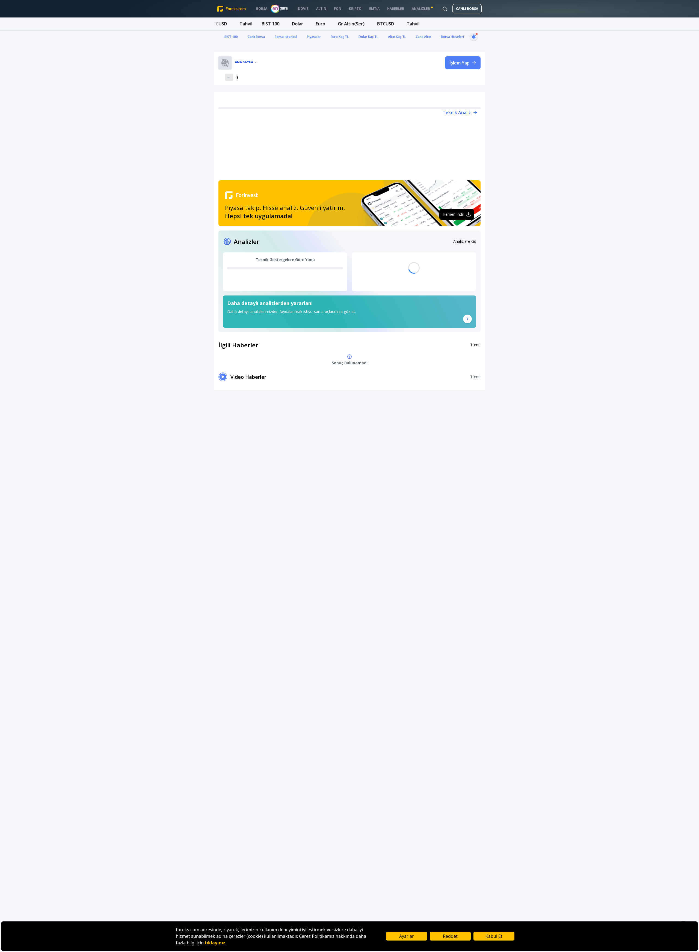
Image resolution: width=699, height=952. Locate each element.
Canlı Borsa (256, 36)
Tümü (475, 344)
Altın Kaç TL (397, 36)
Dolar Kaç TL (368, 36)
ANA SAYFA (244, 62)
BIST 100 (231, 36)
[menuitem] (261, 8)
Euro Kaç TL (340, 36)
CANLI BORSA (467, 8)
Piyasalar (314, 36)
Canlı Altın (423, 36)
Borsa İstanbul (286, 36)
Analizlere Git (464, 241)
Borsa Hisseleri (452, 36)
